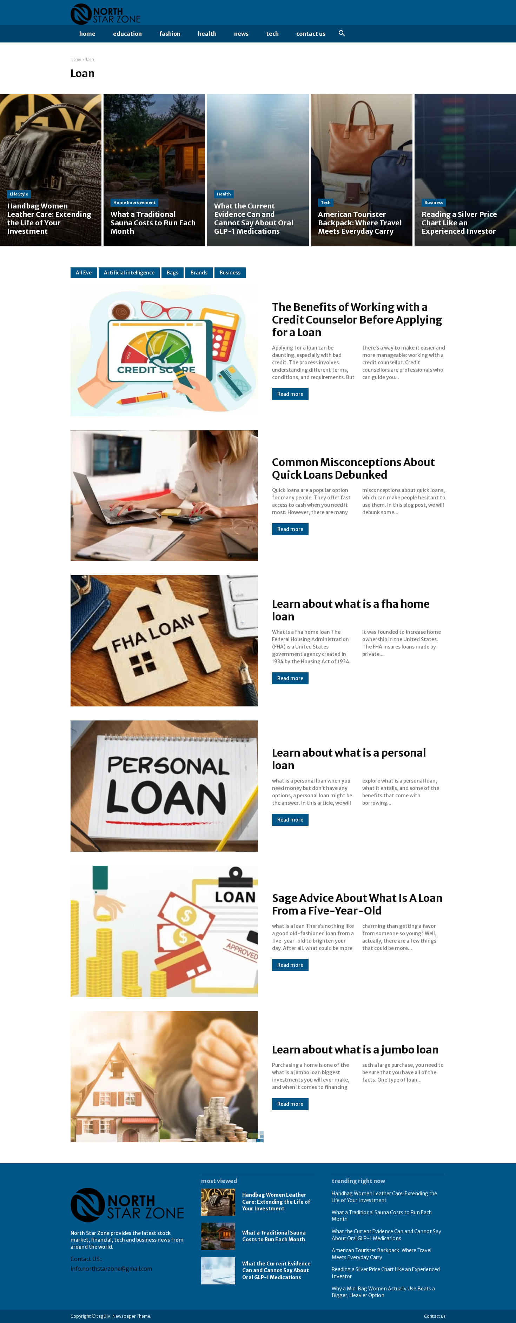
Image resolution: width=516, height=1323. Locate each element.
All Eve (84, 273)
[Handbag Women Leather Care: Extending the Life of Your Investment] (50, 170)
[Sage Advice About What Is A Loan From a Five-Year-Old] (164, 931)
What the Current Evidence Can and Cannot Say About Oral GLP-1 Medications (276, 1271)
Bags (172, 273)
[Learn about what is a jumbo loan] (164, 1076)
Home (76, 59)
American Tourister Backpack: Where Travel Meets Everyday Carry (381, 1254)
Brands (199, 273)
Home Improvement (134, 202)
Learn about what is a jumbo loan (355, 1049)
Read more (290, 394)
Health (224, 194)
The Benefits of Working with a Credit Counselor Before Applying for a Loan (357, 319)
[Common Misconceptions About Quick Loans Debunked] (164, 495)
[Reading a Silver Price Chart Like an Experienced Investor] (465, 170)
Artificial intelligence (129, 273)
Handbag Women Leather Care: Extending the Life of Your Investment (276, 1202)
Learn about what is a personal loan (349, 759)
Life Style (19, 194)
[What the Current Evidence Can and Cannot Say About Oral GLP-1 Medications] (258, 170)
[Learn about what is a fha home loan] (164, 640)
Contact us (434, 1316)
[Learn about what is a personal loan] (164, 786)
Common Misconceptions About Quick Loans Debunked (353, 468)
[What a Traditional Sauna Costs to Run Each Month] (154, 170)
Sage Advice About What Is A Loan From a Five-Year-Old (357, 904)
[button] (342, 33)
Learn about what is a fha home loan (351, 610)
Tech (326, 202)
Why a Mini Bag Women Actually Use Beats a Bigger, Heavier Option (383, 1292)
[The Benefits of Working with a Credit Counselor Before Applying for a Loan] (164, 350)
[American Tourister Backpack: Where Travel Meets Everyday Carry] (361, 170)
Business (433, 202)
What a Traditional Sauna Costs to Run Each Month (274, 1236)
